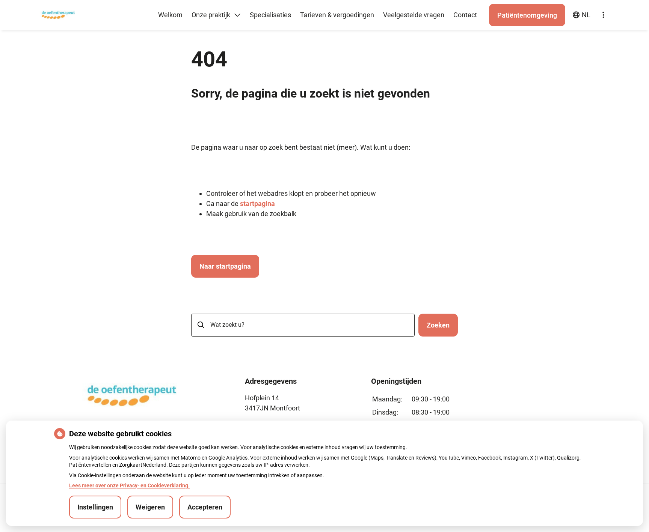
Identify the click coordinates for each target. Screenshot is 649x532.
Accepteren (204, 507)
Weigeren (150, 507)
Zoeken (438, 325)
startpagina (257, 203)
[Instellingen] (603, 15)
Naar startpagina (225, 266)
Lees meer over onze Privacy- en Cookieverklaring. (129, 485)
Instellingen (95, 507)
